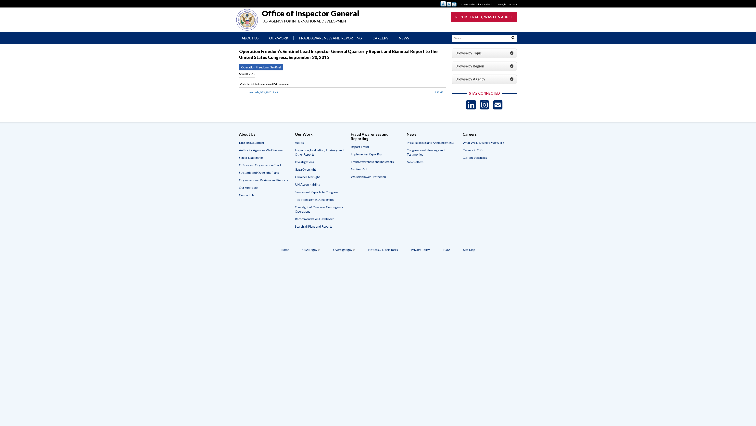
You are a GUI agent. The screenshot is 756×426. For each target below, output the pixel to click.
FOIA (446, 249)
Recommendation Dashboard (314, 219)
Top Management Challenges (314, 199)
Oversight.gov (342, 249)
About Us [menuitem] (250, 38)
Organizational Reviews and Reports (263, 180)
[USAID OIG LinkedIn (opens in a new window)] (471, 104)
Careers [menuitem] (380, 38)
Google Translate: (507, 4)
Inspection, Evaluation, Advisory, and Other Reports (319, 152)
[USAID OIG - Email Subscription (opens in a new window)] (497, 104)
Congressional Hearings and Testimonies (426, 152)
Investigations (304, 162)
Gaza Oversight (305, 169)
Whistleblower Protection (368, 176)
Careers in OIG (473, 150)
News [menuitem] (404, 38)
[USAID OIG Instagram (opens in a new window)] (484, 104)
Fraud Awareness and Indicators (372, 161)
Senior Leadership (251, 157)
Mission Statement (251, 142)
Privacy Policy (420, 249)
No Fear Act (359, 169)
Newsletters (415, 162)
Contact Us (246, 195)
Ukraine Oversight (307, 177)
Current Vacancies (475, 157)
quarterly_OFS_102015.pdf (263, 92)
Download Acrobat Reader (475, 4)
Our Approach (248, 187)
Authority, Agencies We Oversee (261, 150)
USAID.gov (309, 249)
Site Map (469, 249)
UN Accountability (307, 184)
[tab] (484, 53)
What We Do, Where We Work (483, 142)
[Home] (247, 20)
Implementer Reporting (366, 154)
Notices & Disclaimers (383, 249)
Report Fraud (360, 147)
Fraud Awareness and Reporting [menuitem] (330, 38)
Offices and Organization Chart (260, 165)
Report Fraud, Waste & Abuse (484, 17)
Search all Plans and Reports (313, 226)
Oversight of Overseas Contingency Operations (319, 209)
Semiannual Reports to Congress (316, 192)
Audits (299, 142)
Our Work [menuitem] (278, 38)
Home (285, 249)
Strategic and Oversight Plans (259, 172)
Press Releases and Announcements (430, 142)
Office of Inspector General (310, 13)
